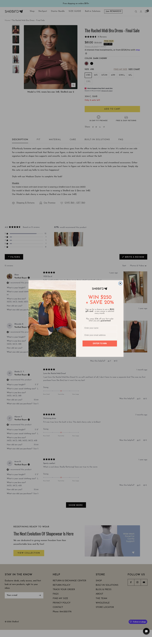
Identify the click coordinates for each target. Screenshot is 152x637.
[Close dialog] (120, 283)
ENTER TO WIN (100, 343)
